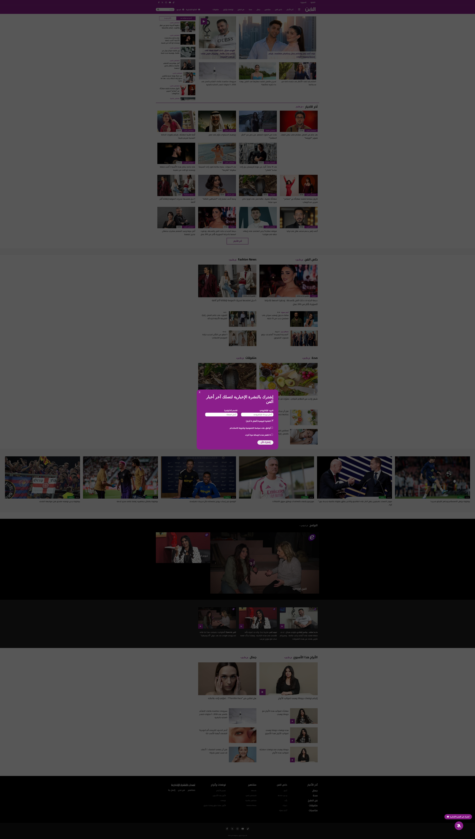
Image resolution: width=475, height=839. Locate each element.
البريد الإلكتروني (266, 410)
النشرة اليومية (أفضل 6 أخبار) (258, 421)
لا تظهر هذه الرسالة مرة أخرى (258, 435)
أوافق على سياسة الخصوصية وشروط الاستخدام (250, 428)
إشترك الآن (266, 442)
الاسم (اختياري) (231, 410)
